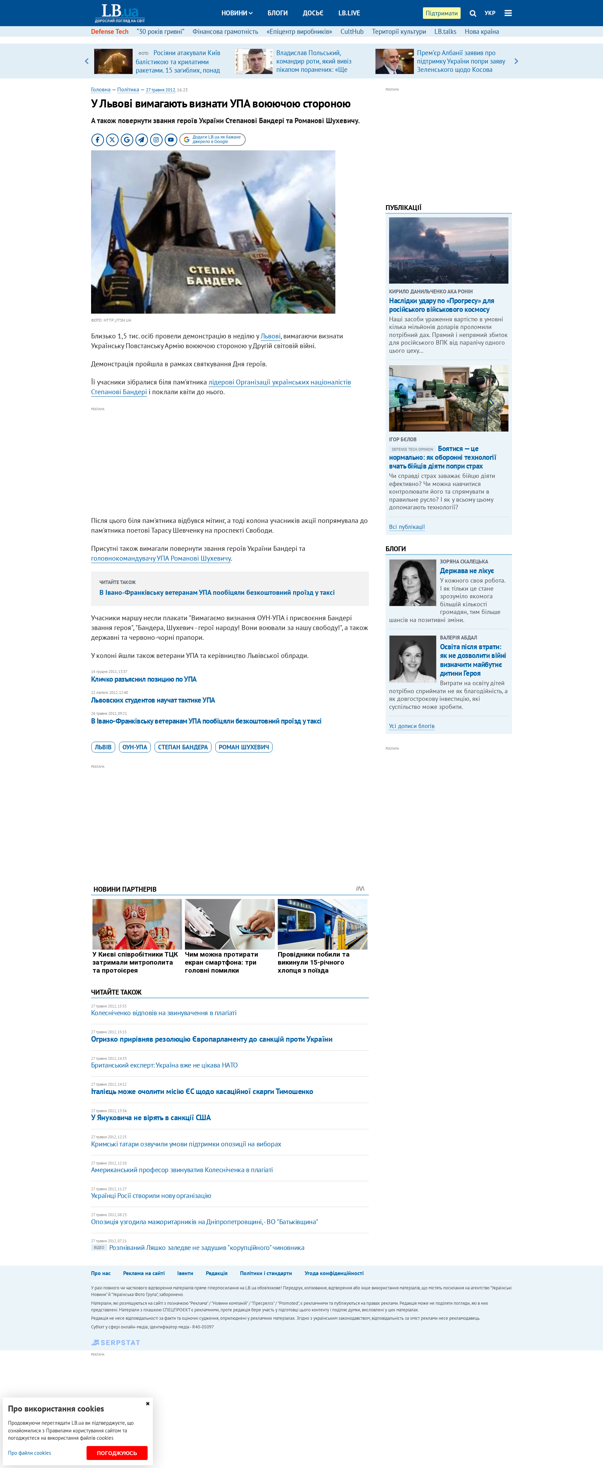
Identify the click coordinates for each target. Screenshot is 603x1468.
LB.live (349, 13)
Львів (103, 747)
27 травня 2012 (160, 90)
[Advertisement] (230, 462)
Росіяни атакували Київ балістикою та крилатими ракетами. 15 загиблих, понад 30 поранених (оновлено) (178, 65)
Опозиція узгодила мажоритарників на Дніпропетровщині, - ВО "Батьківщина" (204, 1221)
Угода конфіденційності (334, 1272)
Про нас (101, 1272)
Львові (271, 335)
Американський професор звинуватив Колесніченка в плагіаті (182, 1169)
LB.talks (445, 31)
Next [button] (516, 61)
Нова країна (482, 31)
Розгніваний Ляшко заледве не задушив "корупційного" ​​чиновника (199, 1247)
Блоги (278, 13)
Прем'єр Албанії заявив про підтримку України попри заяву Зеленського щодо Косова (461, 61)
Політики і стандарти (266, 1272)
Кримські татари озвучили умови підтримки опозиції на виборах (186, 1143)
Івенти (185, 1272)
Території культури (399, 31)
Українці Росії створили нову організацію (151, 1195)
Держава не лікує (467, 570)
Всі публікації (407, 527)
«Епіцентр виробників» (299, 31)
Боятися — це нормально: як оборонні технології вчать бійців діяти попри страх (442, 457)
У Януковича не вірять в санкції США (151, 1117)
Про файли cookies (29, 1453)
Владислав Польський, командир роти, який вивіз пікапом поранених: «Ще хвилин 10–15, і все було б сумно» (315, 69)
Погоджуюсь (117, 1453)
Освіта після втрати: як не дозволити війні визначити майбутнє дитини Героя (473, 660)
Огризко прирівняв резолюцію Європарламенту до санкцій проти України (212, 1039)
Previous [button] (86, 61)
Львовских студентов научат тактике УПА (153, 700)
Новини (234, 13)
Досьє (313, 13)
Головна (101, 89)
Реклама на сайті (144, 1272)
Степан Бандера (183, 747)
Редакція (217, 1272)
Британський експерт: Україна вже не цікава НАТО (164, 1065)
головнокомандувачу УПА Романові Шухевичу (161, 558)
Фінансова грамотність (225, 31)
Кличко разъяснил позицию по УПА (144, 679)
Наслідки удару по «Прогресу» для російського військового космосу (441, 305)
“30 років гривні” (160, 31)
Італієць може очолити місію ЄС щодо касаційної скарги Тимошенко (202, 1091)
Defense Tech (109, 31)
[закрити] (147, 1403)
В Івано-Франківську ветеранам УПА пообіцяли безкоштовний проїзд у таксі (217, 592)
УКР (490, 13)
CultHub (352, 31)
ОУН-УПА (134, 747)
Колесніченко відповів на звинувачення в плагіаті (164, 1012)
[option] (161, 61)
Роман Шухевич (244, 747)
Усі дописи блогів (411, 726)
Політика (128, 89)
